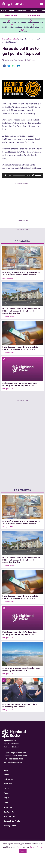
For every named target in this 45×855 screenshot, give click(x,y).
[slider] (38, 175)
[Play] (5, 175)
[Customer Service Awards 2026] (30, 20)
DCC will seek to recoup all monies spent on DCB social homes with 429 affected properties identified (21, 310)
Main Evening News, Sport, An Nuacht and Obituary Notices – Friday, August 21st (20, 384)
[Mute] (33, 175)
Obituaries (21, 11)
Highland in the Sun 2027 (33, 27)
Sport (11, 11)
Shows (6, 793)
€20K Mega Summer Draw (12, 27)
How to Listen (9, 816)
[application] (22, 175)
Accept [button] (22, 851)
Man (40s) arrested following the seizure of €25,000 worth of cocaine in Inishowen (21, 273)
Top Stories (18, 60)
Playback (33, 11)
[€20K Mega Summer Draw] (12, 25)
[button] (4, 66)
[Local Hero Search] (9, 20)
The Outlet (22, 31)
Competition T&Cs (12, 821)
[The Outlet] (22, 29)
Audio (7, 60)
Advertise (8, 807)
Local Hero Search (9, 23)
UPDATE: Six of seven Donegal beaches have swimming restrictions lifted (21, 669)
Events (6, 788)
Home (4, 39)
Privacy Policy (10, 825)
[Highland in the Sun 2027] (33, 25)
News (3, 11)
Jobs (6, 802)
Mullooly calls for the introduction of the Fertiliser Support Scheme (19, 705)
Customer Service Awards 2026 (30, 23)
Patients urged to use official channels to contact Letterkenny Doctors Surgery (20, 348)
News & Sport (13, 39)
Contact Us (9, 812)
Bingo (6, 797)
